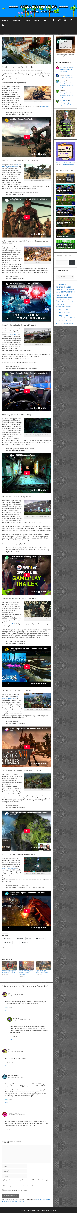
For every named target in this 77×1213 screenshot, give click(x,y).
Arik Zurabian (63, 100)
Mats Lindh (39, 70)
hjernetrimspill (60, 300)
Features (27, 20)
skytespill (68, 318)
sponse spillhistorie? (68, 164)
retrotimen (67, 312)
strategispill (62, 320)
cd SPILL (58, 292)
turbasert (59, 323)
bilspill (66, 289)
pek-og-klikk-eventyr (63, 307)
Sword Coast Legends (9, 868)
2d (57, 284)
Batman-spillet (44, 106)
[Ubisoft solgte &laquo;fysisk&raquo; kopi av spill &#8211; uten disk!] (9, 965)
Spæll (73, 318)
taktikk (70, 321)
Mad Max (11, 88)
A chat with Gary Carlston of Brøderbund (66, 70)
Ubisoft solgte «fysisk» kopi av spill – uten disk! (9, 971)
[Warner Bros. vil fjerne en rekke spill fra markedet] (26, 965)
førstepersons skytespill (64, 298)
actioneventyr (62, 284)
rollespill (60, 315)
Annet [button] (45, 20)
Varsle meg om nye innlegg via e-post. (15, 1190)
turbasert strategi (68, 323)
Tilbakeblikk (16, 20)
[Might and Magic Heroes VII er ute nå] (43, 965)
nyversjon (60, 304)
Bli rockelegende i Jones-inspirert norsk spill (66, 103)
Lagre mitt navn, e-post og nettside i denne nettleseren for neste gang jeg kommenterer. (26, 1181)
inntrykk (67, 300)
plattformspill (62, 309)
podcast (59, 312)
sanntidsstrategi (60, 318)
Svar (6, 1010)
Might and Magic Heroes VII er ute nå (42, 971)
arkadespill (59, 289)
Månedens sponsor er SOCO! (64, 162)
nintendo (63, 302)
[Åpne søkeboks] (2, 31)
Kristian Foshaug (20, 70)
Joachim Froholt (30, 70)
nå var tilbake (12, 335)
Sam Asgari (63, 81)
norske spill (69, 302)
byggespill (71, 289)
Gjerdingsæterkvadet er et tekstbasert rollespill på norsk (67, 85)
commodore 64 (68, 291)
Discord (36, 20)
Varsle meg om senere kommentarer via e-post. (18, 1186)
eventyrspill (62, 294)
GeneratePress (51, 1210)
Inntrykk (5, 20)
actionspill (60, 287)
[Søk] (72, 262)
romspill (67, 315)
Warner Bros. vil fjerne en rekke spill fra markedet (26, 972)
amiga (68, 287)
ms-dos (58, 302)
